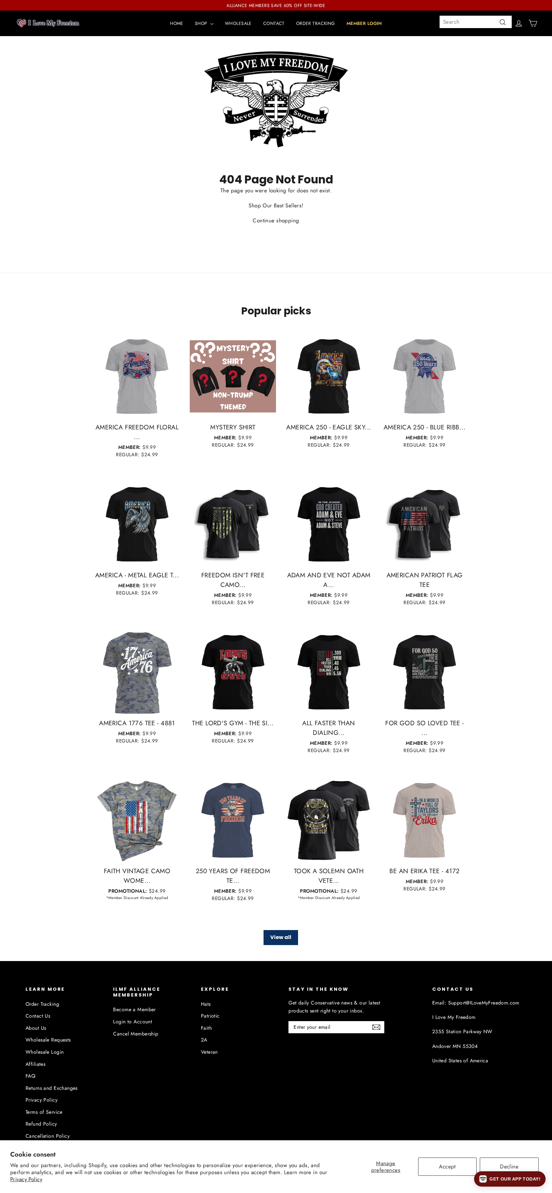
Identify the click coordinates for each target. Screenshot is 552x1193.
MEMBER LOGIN (364, 23)
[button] (510, 1179)
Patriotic (210, 1016)
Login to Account (132, 1021)
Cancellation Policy (48, 1136)
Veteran (209, 1052)
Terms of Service (44, 1112)
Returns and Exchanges (52, 1088)
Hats (206, 1004)
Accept (447, 1166)
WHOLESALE (238, 23)
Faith (206, 1028)
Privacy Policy (26, 1179)
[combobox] (476, 22)
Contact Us (38, 1016)
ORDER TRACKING (315, 23)
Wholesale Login (45, 1052)
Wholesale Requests (48, 1039)
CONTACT (274, 23)
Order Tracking (42, 1004)
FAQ (30, 1076)
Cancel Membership (135, 1033)
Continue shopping (276, 220)
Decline (509, 1166)
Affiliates (35, 1064)
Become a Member (134, 1009)
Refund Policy (41, 1124)
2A (204, 1039)
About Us (36, 1028)
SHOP (202, 23)
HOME (176, 23)
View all (280, 937)
